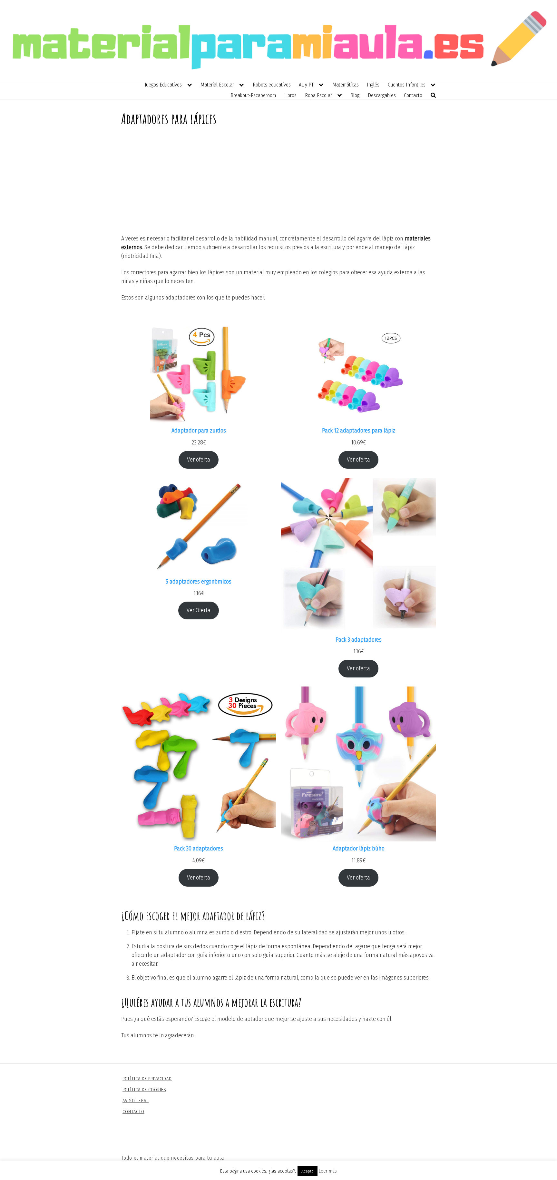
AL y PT (306, 85)
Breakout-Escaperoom (253, 95)
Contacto (413, 95)
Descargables (382, 95)
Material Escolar (217, 85)
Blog (354, 95)
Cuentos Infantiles (406, 85)
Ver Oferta (198, 610)
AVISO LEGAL (135, 1101)
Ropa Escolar (318, 95)
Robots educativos (272, 85)
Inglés (373, 85)
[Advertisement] (278, 186)
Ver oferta (198, 459)
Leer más (328, 1171)
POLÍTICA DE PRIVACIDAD (147, 1079)
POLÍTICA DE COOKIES (144, 1090)
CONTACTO (133, 1111)
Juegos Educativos (163, 85)
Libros (290, 95)
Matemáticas (345, 85)
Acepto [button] (307, 1171)
